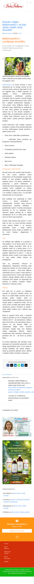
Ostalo (20, 33)
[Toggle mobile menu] (31, 2)
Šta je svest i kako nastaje (20, 512)
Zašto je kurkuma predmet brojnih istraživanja (16, 500)
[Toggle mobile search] (27, 2)
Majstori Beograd (8, 33)
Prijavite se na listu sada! (17, 530)
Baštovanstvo (7, 85)
